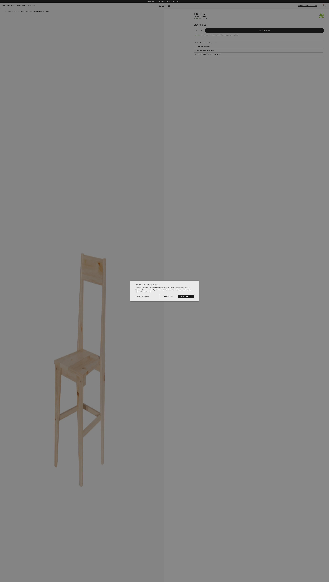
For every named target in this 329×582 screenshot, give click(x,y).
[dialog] (164, 291)
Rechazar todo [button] (168, 296)
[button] (142, 296)
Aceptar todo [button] (186, 296)
